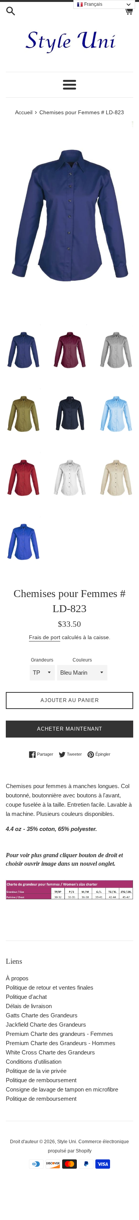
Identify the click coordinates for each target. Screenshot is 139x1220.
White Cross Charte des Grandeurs (50, 1052)
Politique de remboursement (41, 1080)
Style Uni (66, 1141)
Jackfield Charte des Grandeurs (46, 1024)
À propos (17, 978)
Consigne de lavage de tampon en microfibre (62, 1089)
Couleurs (82, 660)
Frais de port (44, 637)
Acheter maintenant (69, 729)
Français (92, 4)
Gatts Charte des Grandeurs (42, 1015)
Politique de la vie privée (36, 1071)
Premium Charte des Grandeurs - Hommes (60, 1043)
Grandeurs (42, 660)
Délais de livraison (29, 1006)
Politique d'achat (26, 996)
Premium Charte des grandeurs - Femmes (59, 1033)
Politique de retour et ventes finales (49, 987)
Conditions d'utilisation (33, 1061)
